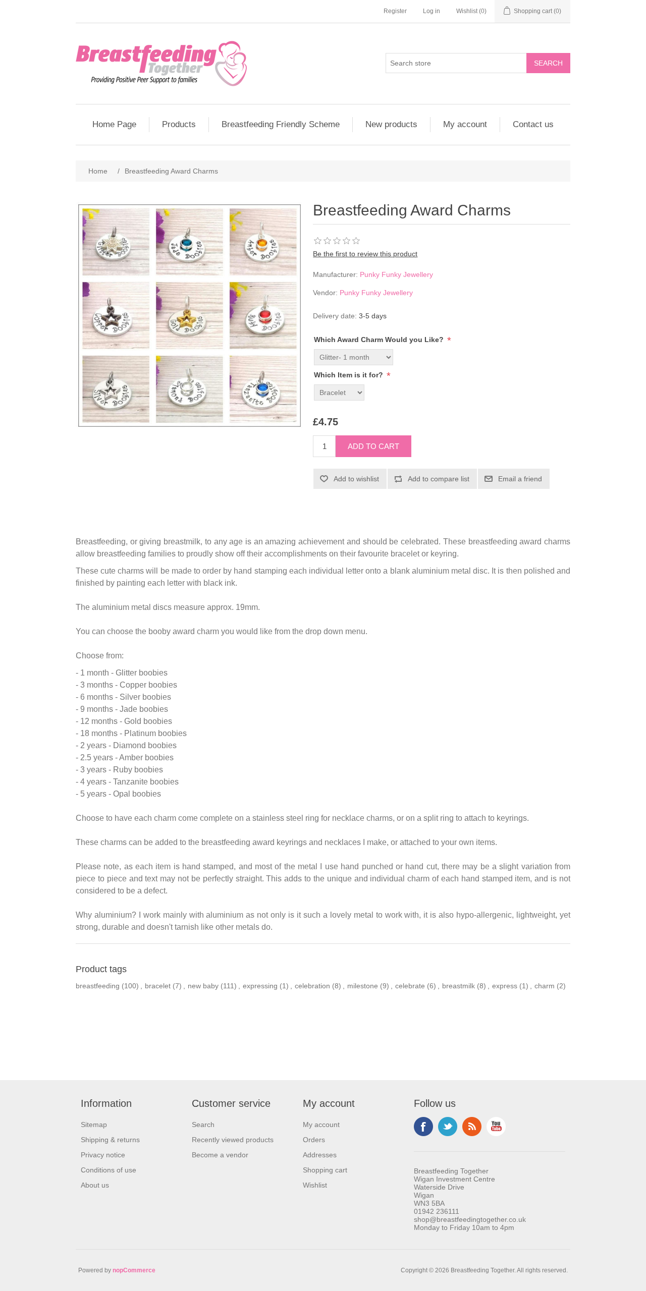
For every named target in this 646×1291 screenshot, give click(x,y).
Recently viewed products (233, 1140)
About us (95, 1185)
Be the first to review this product (365, 254)
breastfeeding (98, 986)
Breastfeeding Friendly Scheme (281, 124)
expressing (260, 986)
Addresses (320, 1155)
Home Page (114, 124)
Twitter (447, 1126)
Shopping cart (325, 1170)
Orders (314, 1140)
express (504, 986)
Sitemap (94, 1124)
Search (203, 1124)
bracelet (158, 986)
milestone (362, 986)
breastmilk (458, 986)
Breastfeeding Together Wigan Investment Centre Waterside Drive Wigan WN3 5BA (454, 1187)
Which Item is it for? (349, 375)
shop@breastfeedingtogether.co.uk (470, 1219)
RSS (471, 1126)
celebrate (410, 986)
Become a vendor (220, 1155)
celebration (312, 986)
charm (544, 986)
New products (391, 124)
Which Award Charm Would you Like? (380, 339)
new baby (203, 986)
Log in (431, 11)
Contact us (533, 124)
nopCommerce (134, 1270)
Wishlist (315, 1185)
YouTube (496, 1126)
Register (395, 11)
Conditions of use (108, 1170)
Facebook (423, 1126)
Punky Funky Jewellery (396, 274)
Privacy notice (103, 1155)
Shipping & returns (110, 1140)
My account (465, 124)
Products (179, 124)
